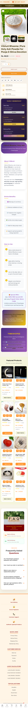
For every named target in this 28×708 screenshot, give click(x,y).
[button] (2, 5)
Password (14, 655)
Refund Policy (14, 638)
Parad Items (14, 693)
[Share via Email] (11, 80)
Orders (14, 658)
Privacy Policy (14, 635)
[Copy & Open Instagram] (5, 80)
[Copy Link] (21, 80)
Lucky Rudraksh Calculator (14, 678)
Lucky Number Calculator (14, 675)
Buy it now (14, 73)
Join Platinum (14, 135)
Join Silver (14, 112)
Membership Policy (14, 644)
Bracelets (14, 687)
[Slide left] (1, 39)
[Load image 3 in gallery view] (21, 38)
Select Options (7, 397)
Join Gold (14, 124)
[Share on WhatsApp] (2, 80)
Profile (14, 661)
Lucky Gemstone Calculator (14, 673)
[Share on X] (18, 80)
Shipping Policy (14, 641)
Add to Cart (20, 398)
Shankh (14, 690)
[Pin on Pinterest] (8, 80)
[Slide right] (26, 39)
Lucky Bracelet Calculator (14, 670)
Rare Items (14, 695)
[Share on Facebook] (15, 80)
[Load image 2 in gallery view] (14, 38)
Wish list (14, 653)
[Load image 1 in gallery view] (6, 38)
